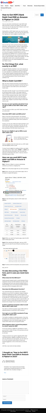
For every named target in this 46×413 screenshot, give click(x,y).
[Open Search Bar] (1, 10)
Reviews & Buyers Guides (39, 5)
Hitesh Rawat (13, 411)
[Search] (42, 15)
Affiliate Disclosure (34, 409)
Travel (24, 5)
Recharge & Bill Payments (6, 7)
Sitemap (33, 411)
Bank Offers (17, 5)
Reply (5, 372)
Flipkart (11, 5)
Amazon (6, 5)
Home (2, 5)
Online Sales (29, 5)
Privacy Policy (28, 411)
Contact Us (27, 409)
